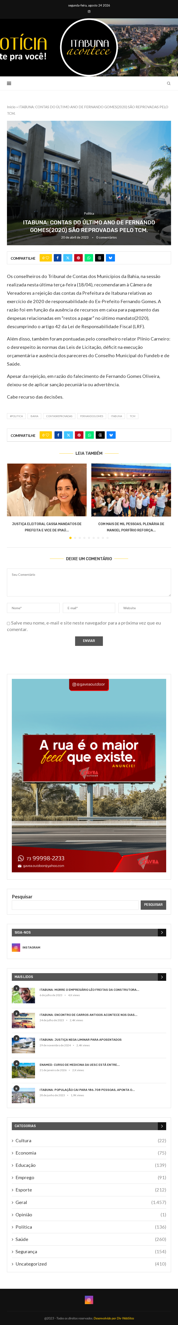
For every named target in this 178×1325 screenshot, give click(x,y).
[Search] (168, 83)
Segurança (91, 1251)
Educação (91, 1165)
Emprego (91, 1177)
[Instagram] (89, 11)
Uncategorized (91, 1263)
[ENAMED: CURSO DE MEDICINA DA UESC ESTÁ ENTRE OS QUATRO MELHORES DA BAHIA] (23, 1070)
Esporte (91, 1189)
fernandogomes (91, 416)
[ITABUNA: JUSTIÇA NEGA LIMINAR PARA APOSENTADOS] (23, 1045)
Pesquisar (22, 896)
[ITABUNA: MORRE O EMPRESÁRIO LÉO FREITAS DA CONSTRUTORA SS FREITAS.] (23, 995)
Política (91, 1227)
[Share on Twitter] (67, 258)
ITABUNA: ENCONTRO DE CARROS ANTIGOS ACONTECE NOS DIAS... (88, 1015)
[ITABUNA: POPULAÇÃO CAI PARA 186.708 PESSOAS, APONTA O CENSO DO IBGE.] (23, 1095)
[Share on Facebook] (57, 258)
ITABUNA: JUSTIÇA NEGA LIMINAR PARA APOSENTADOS (81, 1039)
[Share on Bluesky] (110, 258)
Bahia (34, 416)
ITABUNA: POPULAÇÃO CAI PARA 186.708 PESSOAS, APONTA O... (87, 1090)
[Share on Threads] (99, 258)
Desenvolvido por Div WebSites (114, 1318)
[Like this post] (47, 258)
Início (11, 107)
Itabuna (116, 416)
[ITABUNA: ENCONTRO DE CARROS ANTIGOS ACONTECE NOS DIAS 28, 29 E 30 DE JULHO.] (23, 1020)
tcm (132, 416)
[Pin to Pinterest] (78, 258)
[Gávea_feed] (89, 681)
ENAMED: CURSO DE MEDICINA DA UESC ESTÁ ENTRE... (80, 1065)
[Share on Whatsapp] (89, 258)
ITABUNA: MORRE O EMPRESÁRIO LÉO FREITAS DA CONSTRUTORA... (89, 989)
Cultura (91, 1140)
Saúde (91, 1239)
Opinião (91, 1214)
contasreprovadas (59, 416)
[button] (13, 501)
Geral (91, 1202)
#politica (16, 416)
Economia (91, 1152)
